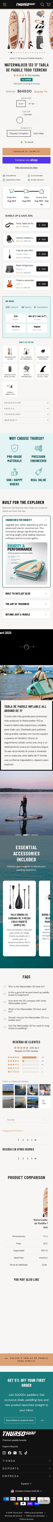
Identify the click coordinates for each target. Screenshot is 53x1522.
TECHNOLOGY (12, 414)
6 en (21, 103)
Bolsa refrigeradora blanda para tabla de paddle (25, 265)
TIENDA (9, 1460)
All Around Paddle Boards (30, 58)
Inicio (12, 58)
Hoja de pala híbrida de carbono (25, 250)
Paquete (26, 128)
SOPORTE (11, 1468)
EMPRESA (11, 1476)
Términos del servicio (13, 1516)
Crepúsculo (33, 120)
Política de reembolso (35, 1516)
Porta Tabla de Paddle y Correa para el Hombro (25, 223)
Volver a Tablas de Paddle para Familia (28, 1359)
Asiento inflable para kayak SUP (25, 237)
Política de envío (26, 1519)
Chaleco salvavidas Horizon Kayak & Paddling (25, 280)
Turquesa (26, 120)
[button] (21, 75)
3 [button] (27, 1140)
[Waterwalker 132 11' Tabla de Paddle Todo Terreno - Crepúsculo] (11, 1335)
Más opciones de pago (26, 167)
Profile (9, 408)
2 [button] (23, 1140)
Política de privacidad (34, 1513)
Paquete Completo (18, 133)
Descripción (12, 403)
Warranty (11, 420)
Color (26, 113)
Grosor (26, 98)
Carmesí (20, 120)
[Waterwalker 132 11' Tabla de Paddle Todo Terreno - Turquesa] (7, 1335)
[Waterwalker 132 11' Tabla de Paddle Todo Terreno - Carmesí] (4, 1335)
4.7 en (31, 103)
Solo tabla (39, 133)
